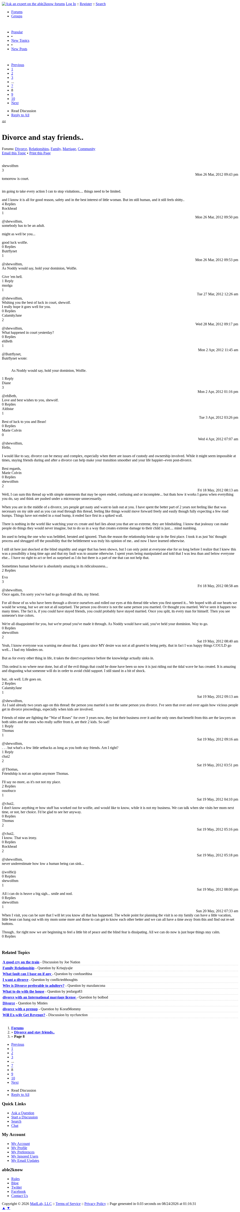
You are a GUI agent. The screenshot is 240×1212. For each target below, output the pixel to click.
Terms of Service (68, 1204)
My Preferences (22, 1152)
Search (101, 4)
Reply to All (20, 115)
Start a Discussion (24, 1117)
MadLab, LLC (41, 1204)
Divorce (21, 149)
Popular (17, 32)
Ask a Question (22, 1113)
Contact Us (19, 1196)
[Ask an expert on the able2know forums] (33, 4)
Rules (15, 1179)
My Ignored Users (24, 1156)
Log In (71, 4)
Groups (16, 16)
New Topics (20, 40)
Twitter (16, 1187)
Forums (16, 12)
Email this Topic (14, 153)
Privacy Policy (95, 1204)
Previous (17, 65)
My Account (20, 1144)
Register (86, 4)
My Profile (19, 1148)
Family (56, 149)
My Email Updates (25, 1161)
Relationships (39, 149)
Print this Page (40, 153)
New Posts (19, 49)
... (12, 82)
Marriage (69, 149)
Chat (14, 1126)
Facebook (18, 1191)
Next (15, 103)
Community (86, 149)
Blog (15, 1183)
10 (13, 99)
